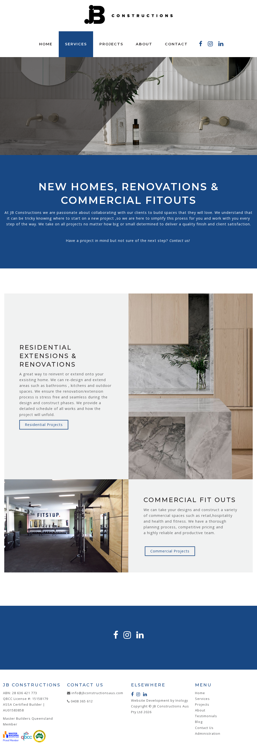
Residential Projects (44, 424)
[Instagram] (210, 44)
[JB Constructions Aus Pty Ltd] (128, 14)
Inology (181, 700)
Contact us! (180, 240)
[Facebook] (201, 44)
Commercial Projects (169, 551)
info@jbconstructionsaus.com (97, 693)
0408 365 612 (82, 701)
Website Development (150, 700)
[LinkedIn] (221, 44)
